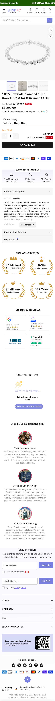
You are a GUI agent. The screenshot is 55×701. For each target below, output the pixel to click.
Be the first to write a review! (28, 406)
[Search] (49, 20)
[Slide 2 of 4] (22, 86)
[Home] (16, 10)
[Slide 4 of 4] (43, 86)
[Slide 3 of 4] (33, 86)
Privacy (23, 587)
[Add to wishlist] (50, 35)
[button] (47, 111)
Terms (16, 587)
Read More (26, 224)
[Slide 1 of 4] (11, 86)
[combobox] (25, 20)
